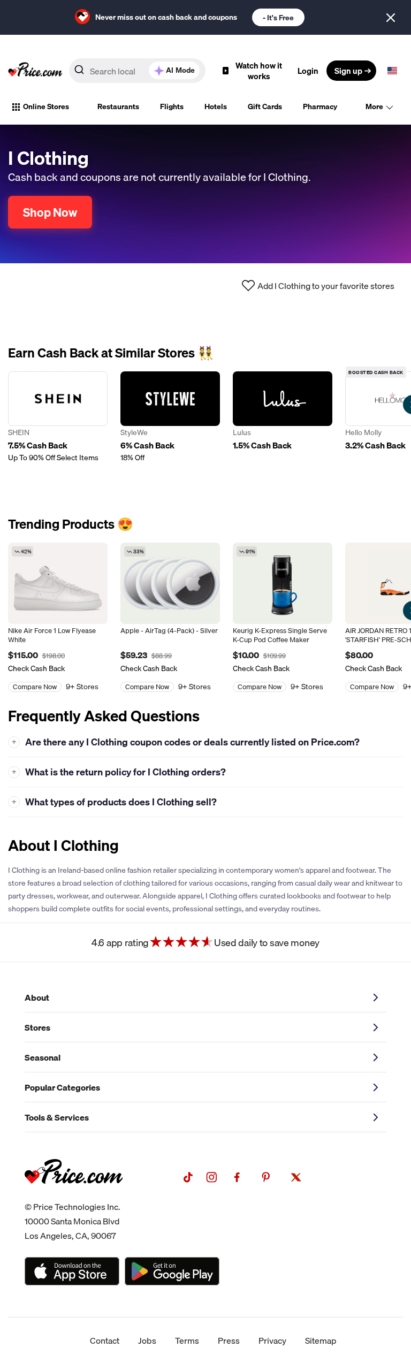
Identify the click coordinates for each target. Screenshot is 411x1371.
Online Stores (46, 106)
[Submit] (79, 72)
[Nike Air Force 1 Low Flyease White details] (58, 583)
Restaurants (118, 106)
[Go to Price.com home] (35, 70)
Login (308, 70)
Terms (187, 1340)
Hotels (215, 106)
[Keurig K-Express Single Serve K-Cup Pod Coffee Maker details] (282, 583)
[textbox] (392, 70)
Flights (172, 106)
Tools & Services (57, 1117)
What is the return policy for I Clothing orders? (119, 772)
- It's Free (278, 18)
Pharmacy (320, 106)
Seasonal (42, 1057)
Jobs (147, 1340)
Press (229, 1340)
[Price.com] (74, 1195)
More (374, 106)
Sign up (348, 70)
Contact (104, 1340)
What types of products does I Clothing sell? (114, 802)
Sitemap (321, 1340)
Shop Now (50, 212)
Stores (37, 1027)
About (37, 997)
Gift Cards (265, 106)
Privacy (272, 1340)
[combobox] (137, 70)
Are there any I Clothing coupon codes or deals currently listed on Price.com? (186, 742)
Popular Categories (62, 1087)
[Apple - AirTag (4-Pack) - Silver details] (170, 583)
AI (180, 70)
